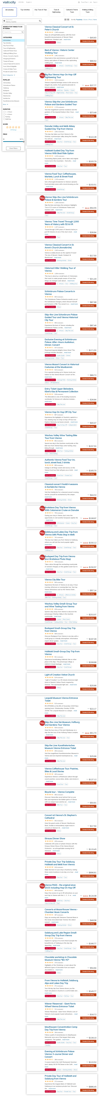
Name (95, 19)
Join (91, 2)
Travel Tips (84, 2)
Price (90, 19)
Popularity (79, 19)
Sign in (95, 2)
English (28, 2)
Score (85, 19)
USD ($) (20, 2)
